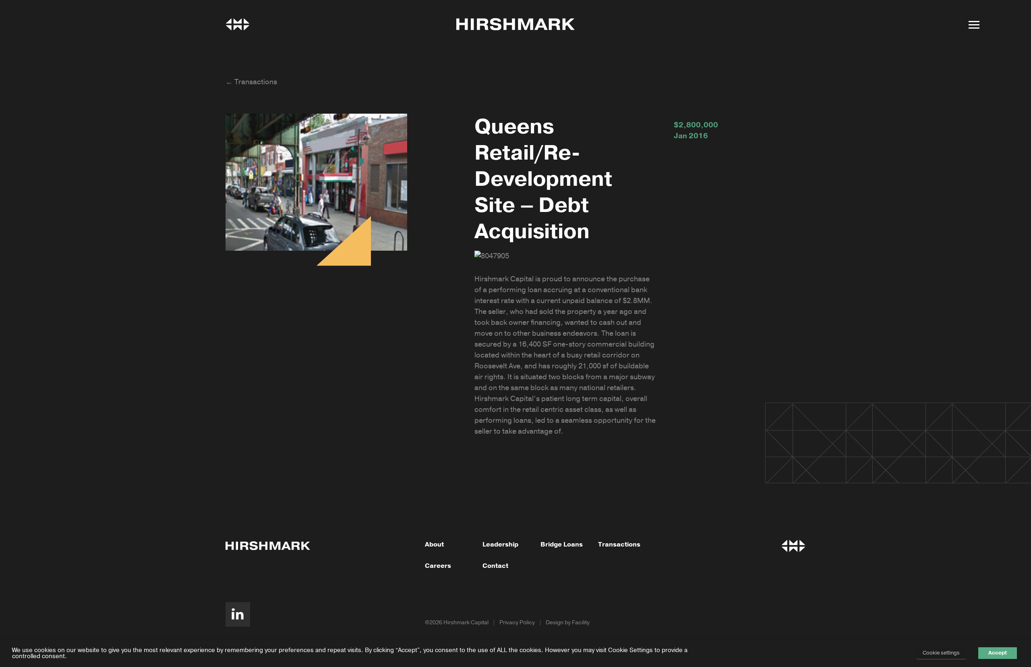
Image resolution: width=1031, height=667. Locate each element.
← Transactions (251, 82)
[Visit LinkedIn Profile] (238, 614)
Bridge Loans (561, 544)
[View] (238, 24)
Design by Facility (568, 622)
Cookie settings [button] (941, 653)
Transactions (619, 544)
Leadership (500, 544)
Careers (438, 566)
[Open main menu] (974, 24)
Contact (495, 566)
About (434, 544)
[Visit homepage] (515, 24)
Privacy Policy (517, 622)
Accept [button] (997, 653)
